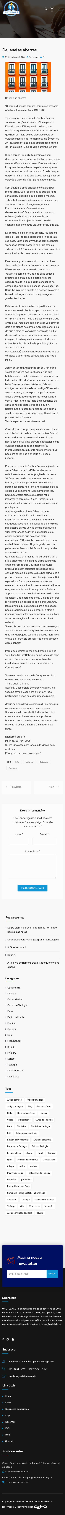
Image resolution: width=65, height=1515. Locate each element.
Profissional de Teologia (39, 1173)
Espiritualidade (15, 1017)
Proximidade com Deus (18, 1186)
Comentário (32, 851)
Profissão (11, 1179)
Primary (11, 1052)
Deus (10, 1011)
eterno (29, 1153)
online (22, 1166)
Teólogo (11, 1206)
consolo (43, 1113)
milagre (11, 1166)
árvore (40, 1213)
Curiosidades (14, 999)
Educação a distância (26, 1133)
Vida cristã (34, 1206)
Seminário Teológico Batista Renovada (26, 1193)
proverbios (26, 1179)
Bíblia (9, 1113)
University (13, 1076)
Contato (9, 1441)
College (11, 993)
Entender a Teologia (17, 1146)
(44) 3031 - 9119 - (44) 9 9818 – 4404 (28, 1369)
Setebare (44, 762)
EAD (17, 762)
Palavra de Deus (15, 1173)
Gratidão (12, 1029)
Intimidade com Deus (28, 1159)
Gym (10, 1035)
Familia (11, 1023)
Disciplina (21, 1126)
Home (8, 1396)
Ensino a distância (42, 1140)
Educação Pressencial (18, 1140)
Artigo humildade (35, 1100)
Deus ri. (11, 955)
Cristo (10, 1120)
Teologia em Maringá (44, 1199)
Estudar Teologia (40, 1146)
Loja (7, 1415)
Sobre (8, 1402)
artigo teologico (15, 1106)
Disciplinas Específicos (17, 1409)
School (11, 1058)
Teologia (13, 768)
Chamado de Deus (26, 1113)
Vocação (49, 1206)
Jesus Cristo (49, 1159)
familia (51, 1153)
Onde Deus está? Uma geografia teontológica (33, 939)
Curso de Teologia (17, 1005)
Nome (19, 834)
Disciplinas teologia (40, 1126)
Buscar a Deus (44, 1106)
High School (14, 1040)
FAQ (7, 1428)
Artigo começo (14, 1100)
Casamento (13, 987)
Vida (22, 1206)
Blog (30, 1106)
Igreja (10, 1047)
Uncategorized (15, 1070)
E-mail (44, 834)
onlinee (29, 762)
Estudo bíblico (14, 1153)
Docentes (10, 1422)
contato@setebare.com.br (22, 1376)
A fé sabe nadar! (16, 947)
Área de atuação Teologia (19, 1213)
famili (40, 1153)
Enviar (52, 1273)
